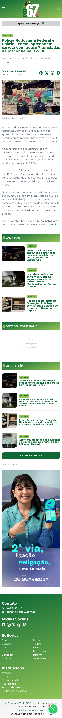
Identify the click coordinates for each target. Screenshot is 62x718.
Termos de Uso (11, 687)
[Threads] (19, 625)
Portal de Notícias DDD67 (31, 9)
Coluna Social (10, 680)
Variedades (39, 658)
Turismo (38, 654)
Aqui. (53, 224)
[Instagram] (9, 625)
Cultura (6, 647)
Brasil (5, 640)
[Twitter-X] (46, 73)
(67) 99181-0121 (14, 608)
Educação (8, 654)
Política (37, 644)
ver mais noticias (31, 455)
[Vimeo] (24, 625)
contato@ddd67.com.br (20, 611)
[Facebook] (41, 73)
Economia (8, 651)
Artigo (5, 676)
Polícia (36, 640)
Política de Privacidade (15, 691)
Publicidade (9, 683)
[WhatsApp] (52, 73)
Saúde (36, 647)
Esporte (6, 658)
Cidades (6, 644)
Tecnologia (39, 651)
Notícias (6, 673)
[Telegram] (58, 73)
